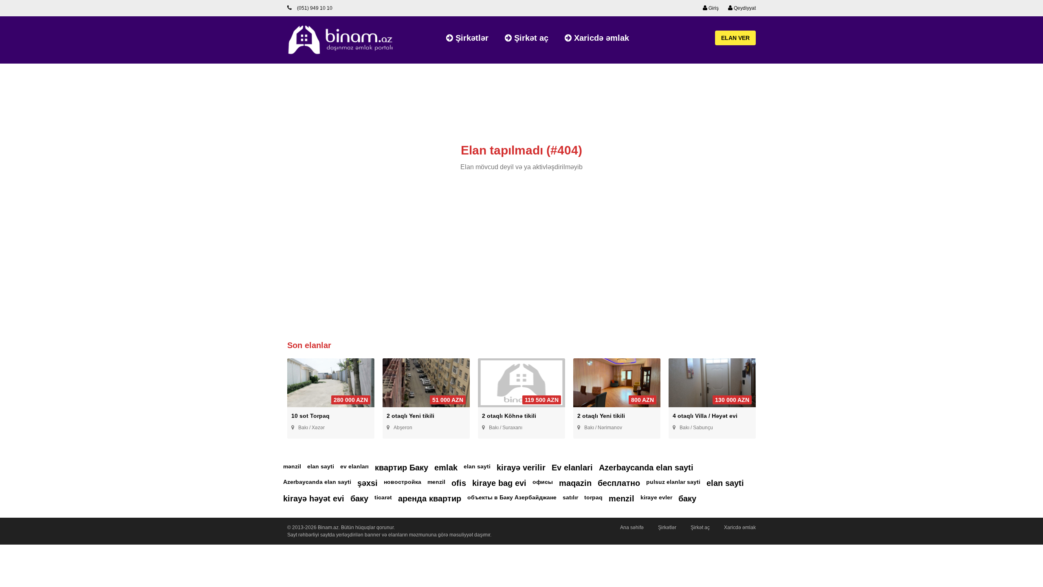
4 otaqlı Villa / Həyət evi (705, 416)
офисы (543, 482)
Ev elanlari (572, 467)
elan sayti (320, 466)
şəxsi (367, 483)
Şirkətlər (470, 38)
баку (359, 498)
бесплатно (619, 483)
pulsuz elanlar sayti (673, 482)
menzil (436, 482)
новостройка (402, 482)
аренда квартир (429, 498)
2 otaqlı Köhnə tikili (509, 416)
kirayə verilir (521, 467)
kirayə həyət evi (313, 498)
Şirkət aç (530, 38)
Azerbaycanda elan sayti (646, 467)
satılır (570, 497)
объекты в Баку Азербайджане (512, 497)
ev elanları (354, 466)
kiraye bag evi (499, 483)
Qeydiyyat (744, 8)
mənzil (292, 466)
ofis (458, 483)
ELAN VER (735, 38)
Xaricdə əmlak (600, 38)
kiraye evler (656, 497)
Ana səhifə (632, 527)
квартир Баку (401, 467)
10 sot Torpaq (310, 416)
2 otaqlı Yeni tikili (410, 416)
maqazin (575, 483)
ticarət (383, 497)
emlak (446, 467)
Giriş (713, 8)
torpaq (593, 497)
